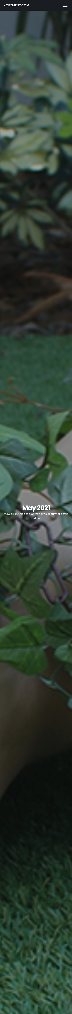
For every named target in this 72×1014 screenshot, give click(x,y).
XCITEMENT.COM (16, 5)
